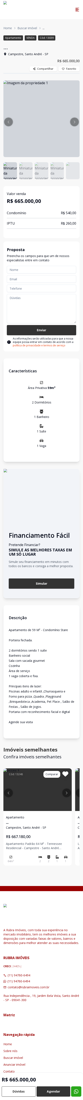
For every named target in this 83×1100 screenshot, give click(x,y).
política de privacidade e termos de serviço (39, 345)
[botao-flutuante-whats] (76, 1091)
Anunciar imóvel (14, 1064)
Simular (41, 583)
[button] (8, 122)
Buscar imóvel (27, 28)
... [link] (43, 28)
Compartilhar (45, 69)
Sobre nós (10, 1051)
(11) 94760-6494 (19, 975)
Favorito (71, 69)
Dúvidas (19, 1091)
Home (7, 28)
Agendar (53, 1091)
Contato (9, 1071)
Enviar (41, 330)
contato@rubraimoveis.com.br (28, 987)
